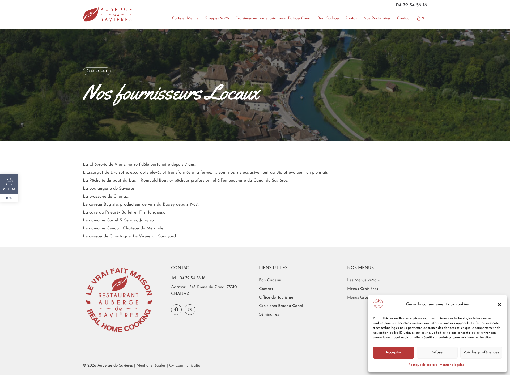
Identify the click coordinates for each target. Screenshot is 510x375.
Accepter (393, 353)
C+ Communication (185, 366)
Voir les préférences (481, 353)
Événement (96, 71)
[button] (499, 304)
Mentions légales (452, 365)
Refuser (437, 353)
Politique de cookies (423, 365)
